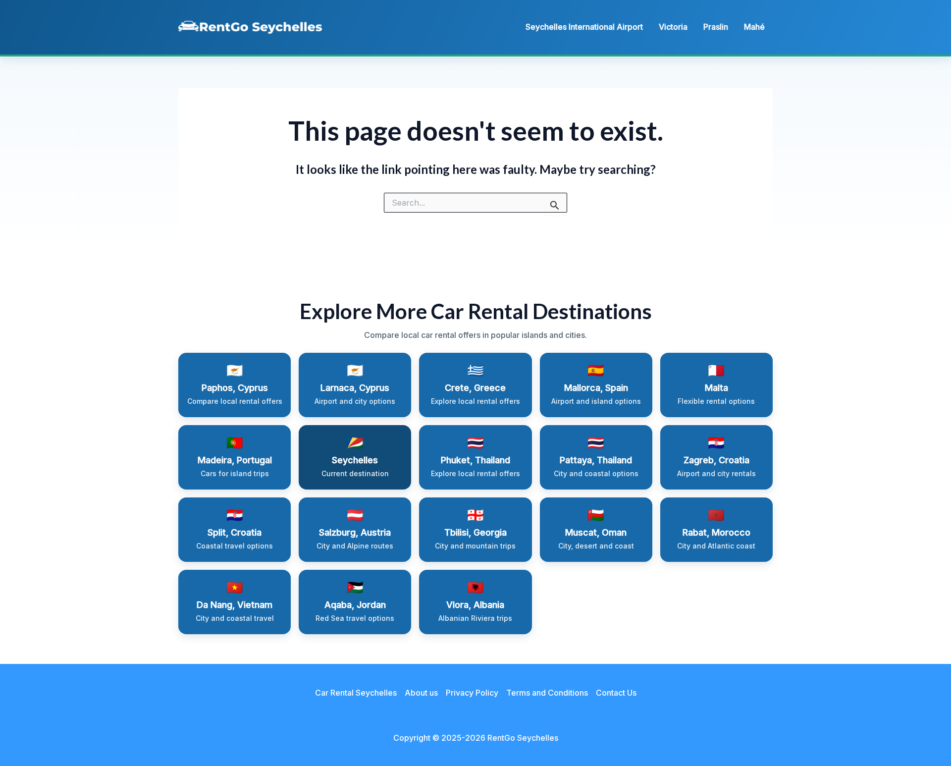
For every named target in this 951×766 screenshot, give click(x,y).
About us (421, 693)
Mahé (754, 27)
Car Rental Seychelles (356, 693)
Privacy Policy (472, 693)
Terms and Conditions (547, 693)
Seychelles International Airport (584, 27)
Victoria (673, 27)
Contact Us (616, 693)
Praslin (715, 27)
